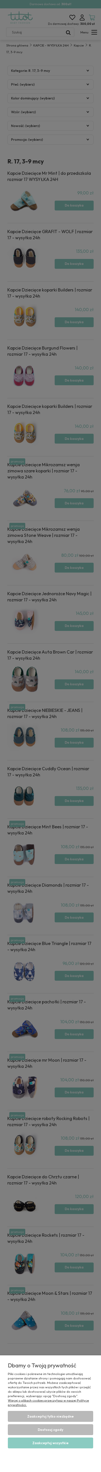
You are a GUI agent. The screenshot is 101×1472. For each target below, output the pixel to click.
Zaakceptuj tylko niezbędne (50, 1416)
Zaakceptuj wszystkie (50, 1443)
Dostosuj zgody (50, 1429)
